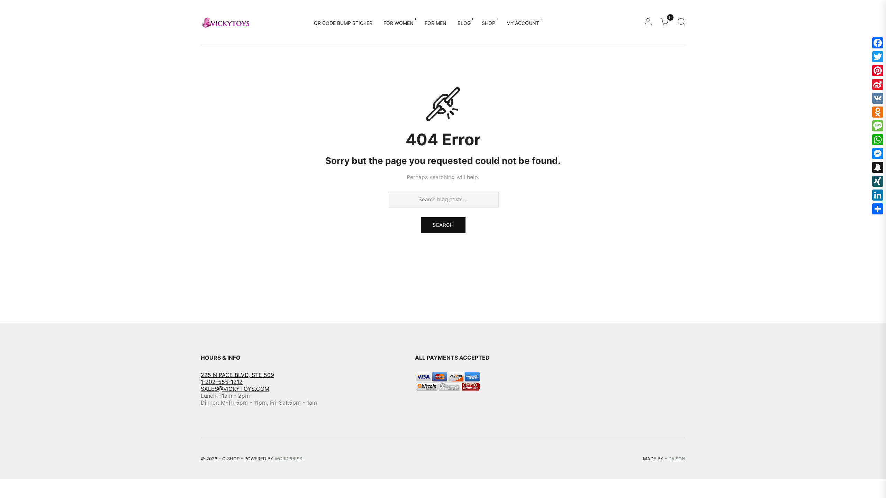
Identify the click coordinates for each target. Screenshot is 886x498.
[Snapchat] (878, 167)
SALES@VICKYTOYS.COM (235, 388)
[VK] (878, 98)
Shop (488, 23)
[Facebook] (878, 43)
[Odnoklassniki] (878, 112)
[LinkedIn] (878, 195)
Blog (464, 23)
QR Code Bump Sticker (343, 23)
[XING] (878, 181)
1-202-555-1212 (222, 381)
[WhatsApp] (878, 140)
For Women (398, 23)
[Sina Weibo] (878, 84)
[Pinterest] (878, 70)
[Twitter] (878, 57)
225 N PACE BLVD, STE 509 (237, 374)
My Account (522, 23)
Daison (676, 458)
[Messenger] (878, 153)
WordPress (288, 458)
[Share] (878, 209)
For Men (435, 23)
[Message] (878, 126)
